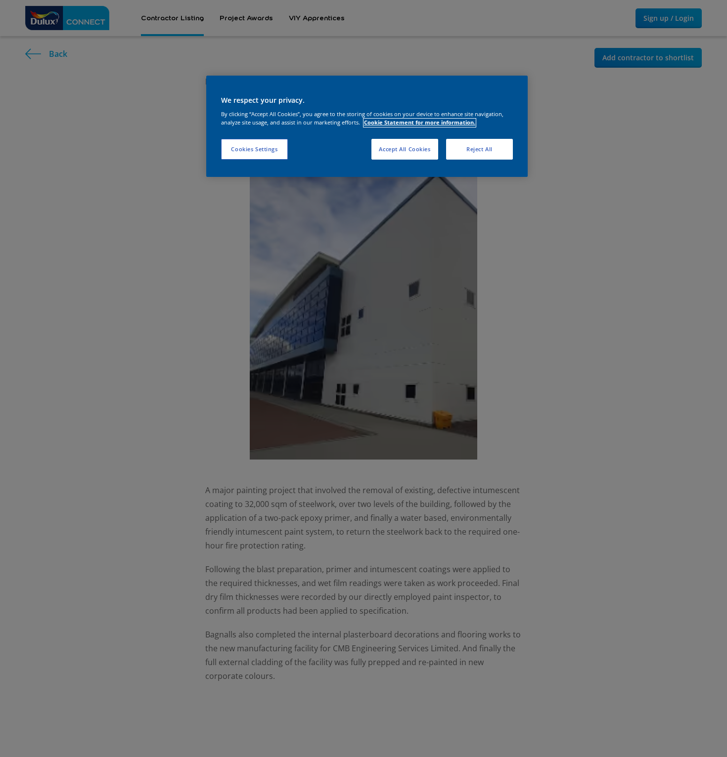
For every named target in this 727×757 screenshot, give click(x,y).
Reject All (479, 149)
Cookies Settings (254, 149)
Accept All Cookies (404, 149)
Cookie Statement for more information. (419, 122)
